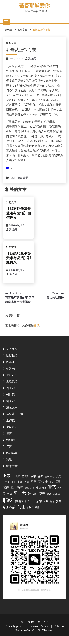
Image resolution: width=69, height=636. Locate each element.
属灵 (58, 481)
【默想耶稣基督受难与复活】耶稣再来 (18, 258)
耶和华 (56, 493)
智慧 (52, 486)
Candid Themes (42, 630)
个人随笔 (12, 349)
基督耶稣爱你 (34, 5)
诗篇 (9, 446)
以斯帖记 (12, 355)
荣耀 (39, 501)
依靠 (33, 476)
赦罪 (25, 177)
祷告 (35, 493)
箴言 (9, 433)
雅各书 (29, 507)
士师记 (10, 420)
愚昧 (20, 487)
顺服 (37, 507)
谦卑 (52, 501)
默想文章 (11, 42)
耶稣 (19, 177)
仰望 (18, 476)
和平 (13, 481)
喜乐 (20, 481)
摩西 (38, 487)
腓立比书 (29, 501)
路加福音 (12, 453)
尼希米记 (12, 427)
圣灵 (33, 481)
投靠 (32, 487)
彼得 (6, 487)
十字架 (6, 481)
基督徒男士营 (14, 414)
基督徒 (43, 481)
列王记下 (12, 388)
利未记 (10, 401)
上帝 (13, 177)
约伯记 (10, 440)
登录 (36, 325)
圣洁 (26, 481)
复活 (51, 482)
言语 (46, 501)
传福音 (25, 476)
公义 (58, 476)
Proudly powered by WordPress (26, 626)
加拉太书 (12, 407)
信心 (52, 476)
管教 (49, 493)
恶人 (13, 487)
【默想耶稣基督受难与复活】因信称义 (18, 213)
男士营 (20, 493)
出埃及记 (12, 381)
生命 (9, 493)
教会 (44, 487)
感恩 (27, 487)
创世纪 (10, 394)
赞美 (58, 501)
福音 (42, 494)
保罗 (40, 476)
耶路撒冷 (19, 501)
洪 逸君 (32, 58)
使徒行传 (12, 375)
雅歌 (9, 459)
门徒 (21, 507)
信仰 (47, 476)
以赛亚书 (12, 362)
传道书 (10, 368)
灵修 (60, 487)
